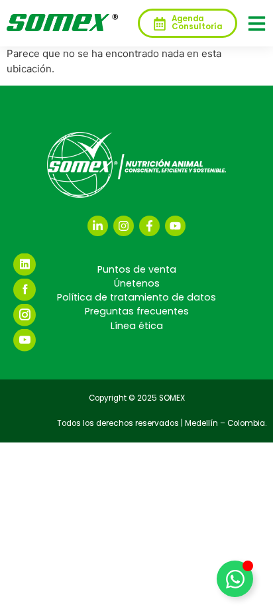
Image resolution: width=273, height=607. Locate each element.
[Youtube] (175, 226)
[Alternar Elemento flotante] (235, 579)
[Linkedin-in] (97, 226)
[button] (256, 23)
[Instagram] (123, 226)
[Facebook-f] (149, 226)
